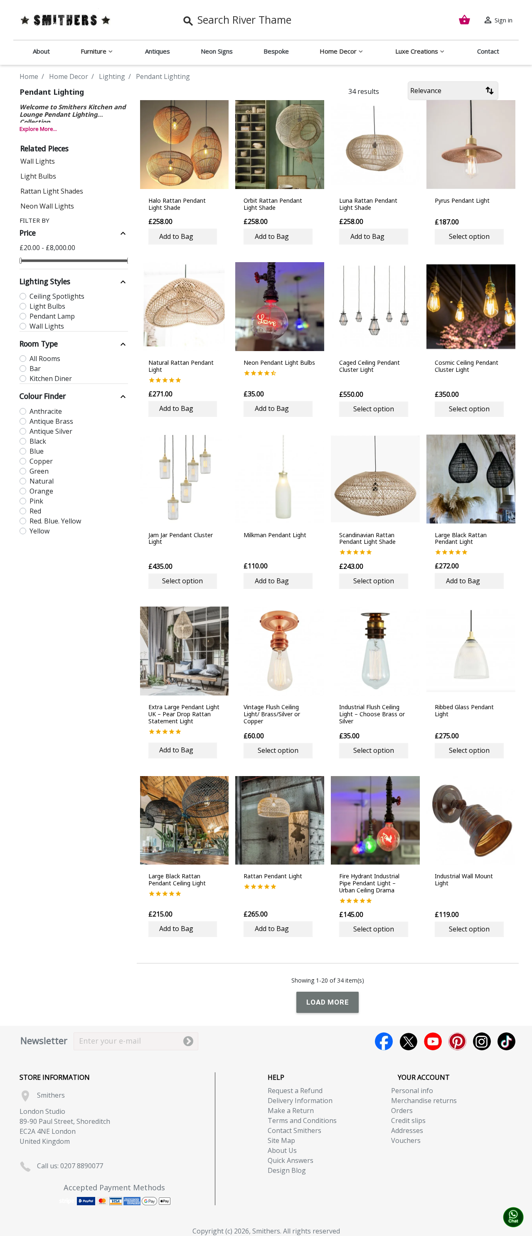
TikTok (506, 1041)
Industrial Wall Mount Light (464, 879)
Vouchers (406, 1140)
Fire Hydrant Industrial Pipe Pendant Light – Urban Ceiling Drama (369, 883)
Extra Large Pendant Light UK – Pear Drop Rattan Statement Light (183, 714)
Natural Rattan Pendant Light (181, 366)
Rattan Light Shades (51, 191)
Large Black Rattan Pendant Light (461, 538)
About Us (282, 1150)
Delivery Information (300, 1100)
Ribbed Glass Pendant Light (464, 710)
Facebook (384, 1041)
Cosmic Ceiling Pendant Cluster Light (466, 366)
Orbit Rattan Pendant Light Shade (273, 204)
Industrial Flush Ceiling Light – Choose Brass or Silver (372, 714)
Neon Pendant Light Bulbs (279, 362)
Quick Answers (290, 1160)
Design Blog (287, 1170)
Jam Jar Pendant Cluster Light (180, 538)
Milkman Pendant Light (275, 535)
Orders (402, 1110)
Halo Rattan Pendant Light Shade (177, 204)
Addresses (407, 1130)
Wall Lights (37, 161)
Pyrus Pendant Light (462, 200)
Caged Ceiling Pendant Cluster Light (369, 366)
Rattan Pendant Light (273, 876)
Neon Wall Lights (47, 206)
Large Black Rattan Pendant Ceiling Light (177, 879)
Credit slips (408, 1120)
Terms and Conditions (302, 1120)
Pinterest (457, 1041)
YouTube (433, 1041)
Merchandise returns (424, 1100)
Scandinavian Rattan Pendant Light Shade (367, 538)
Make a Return (291, 1110)
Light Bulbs (38, 176)
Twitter (408, 1041)
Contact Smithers (294, 1130)
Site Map (281, 1140)
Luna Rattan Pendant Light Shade (368, 204)
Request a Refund (295, 1090)
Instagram (482, 1041)
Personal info (412, 1090)
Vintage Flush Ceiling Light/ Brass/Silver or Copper (272, 714)
